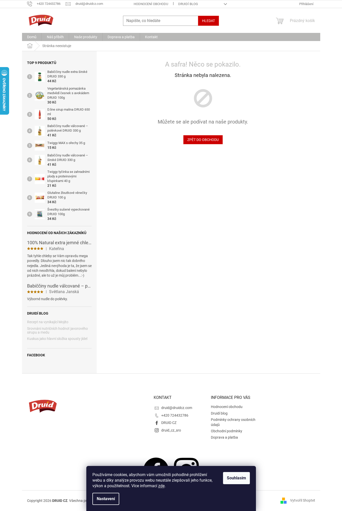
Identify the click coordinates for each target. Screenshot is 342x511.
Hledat (208, 21)
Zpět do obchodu (203, 140)
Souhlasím (236, 478)
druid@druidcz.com (176, 408)
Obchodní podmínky (226, 431)
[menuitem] (32, 37)
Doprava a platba (224, 437)
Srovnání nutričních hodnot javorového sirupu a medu (57, 330)
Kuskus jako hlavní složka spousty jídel (57, 339)
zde (161, 485)
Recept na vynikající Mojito (47, 322)
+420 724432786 (174, 415)
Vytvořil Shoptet (302, 500)
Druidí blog (188, 4)
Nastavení (106, 498)
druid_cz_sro (171, 430)
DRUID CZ (168, 423)
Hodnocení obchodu (151, 4)
